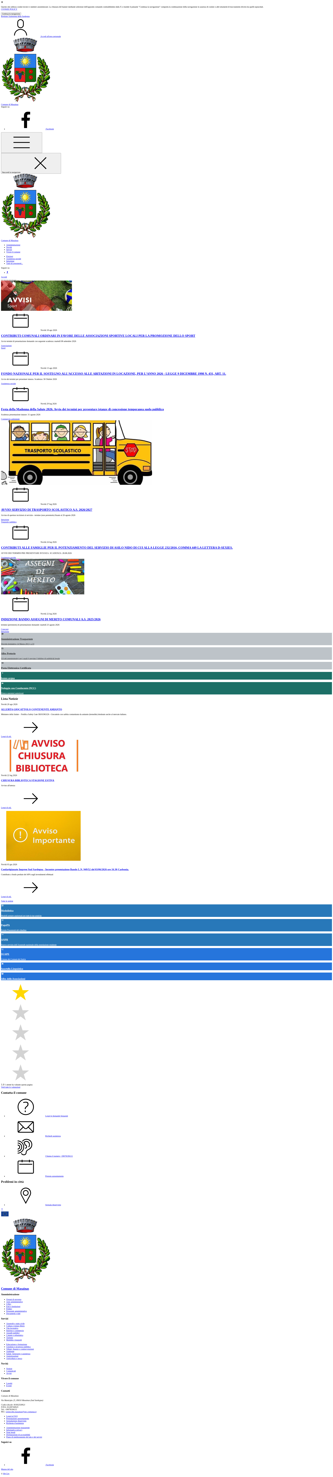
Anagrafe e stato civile (15, 1323)
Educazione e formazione (16, 1344)
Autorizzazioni (12, 1356)
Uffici (8, 1304)
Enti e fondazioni (13, 1306)
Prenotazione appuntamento (17, 1418)
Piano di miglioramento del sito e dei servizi (24, 1437)
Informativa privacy (14, 1430)
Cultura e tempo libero (15, 1326)
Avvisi (9, 1373)
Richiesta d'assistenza (15, 1423)
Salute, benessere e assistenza (18, 1354)
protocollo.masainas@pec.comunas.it (21, 1412)
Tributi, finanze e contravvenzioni (20, 1349)
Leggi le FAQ (12, 1416)
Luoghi (9, 1383)
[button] (13, 245)
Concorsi (4, 629)
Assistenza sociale (13, 259)
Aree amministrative (14, 1302)
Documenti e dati (13, 1313)
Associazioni (6, 346)
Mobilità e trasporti (14, 1340)
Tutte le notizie (7, 901)
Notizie (9, 1369)
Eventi (9, 1386)
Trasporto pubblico (9, 522)
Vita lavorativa (12, 1328)
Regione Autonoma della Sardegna (15, 16)
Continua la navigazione (11, 14)
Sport (3, 348)
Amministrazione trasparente (18, 1428)
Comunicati (11, 1371)
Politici (9, 1309)
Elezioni (9, 256)
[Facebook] (7, 272)
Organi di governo (13, 1299)
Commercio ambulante (10, 419)
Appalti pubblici (13, 1333)
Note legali (10, 1432)
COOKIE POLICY (9, 9)
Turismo (9, 1338)
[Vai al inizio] (2, 1209)
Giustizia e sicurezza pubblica (18, 1347)
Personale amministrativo (16, 1311)
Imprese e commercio (15, 1330)
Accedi (4, 277)
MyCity (6, 1474)
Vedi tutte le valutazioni (10, 1087)
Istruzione (10, 261)
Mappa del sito (7, 1469)
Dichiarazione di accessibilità (18, 1435)
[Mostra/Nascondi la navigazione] (21, 142)
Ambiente (10, 1351)
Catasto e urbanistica (14, 1335)
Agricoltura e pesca (14, 1358)
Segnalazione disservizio (16, 1421)
